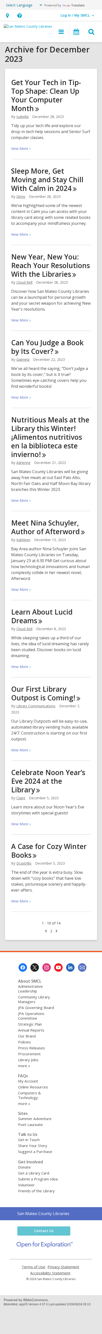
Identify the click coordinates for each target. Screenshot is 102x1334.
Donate (24, 1167)
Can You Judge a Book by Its (47, 347)
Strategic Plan (30, 1024)
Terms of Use (33, 1267)
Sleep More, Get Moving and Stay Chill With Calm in (47, 179)
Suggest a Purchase (35, 1151)
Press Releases (31, 1047)
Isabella (22, 116)
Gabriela (22, 359)
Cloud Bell (24, 282)
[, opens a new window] (45, 1246)
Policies (24, 1041)
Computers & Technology (29, 1095)
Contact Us (43, 1230)
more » (24, 1065)
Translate (78, 5)
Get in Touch (29, 1139)
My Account (28, 1081)
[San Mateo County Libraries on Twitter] (34, 967)
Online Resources (33, 1086)
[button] (7, 15)
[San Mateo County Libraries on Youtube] (58, 967)
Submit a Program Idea (38, 1178)
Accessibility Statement (50, 1273)
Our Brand (27, 1036)
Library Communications (35, 706)
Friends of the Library (36, 1190)
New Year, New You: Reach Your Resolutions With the (50, 265)
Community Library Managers (34, 999)
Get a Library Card (33, 1173)
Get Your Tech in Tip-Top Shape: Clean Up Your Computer (46, 95)
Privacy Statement (63, 1267)
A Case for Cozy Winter (49, 851)
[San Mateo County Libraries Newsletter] (82, 967)
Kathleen (23, 539)
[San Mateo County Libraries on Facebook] (23, 967)
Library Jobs (28, 1059)
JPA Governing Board (36, 1007)
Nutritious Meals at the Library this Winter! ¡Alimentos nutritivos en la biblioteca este (50, 437)
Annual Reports (31, 1030)
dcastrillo (23, 863)
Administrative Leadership (30, 988)
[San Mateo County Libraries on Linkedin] (70, 967)
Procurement (29, 1053)
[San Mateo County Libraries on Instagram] (46, 967)
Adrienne (23, 462)
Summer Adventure (34, 1118)
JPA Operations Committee (31, 1016)
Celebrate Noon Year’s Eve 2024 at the (48, 781)
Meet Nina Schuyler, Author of (45, 527)
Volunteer (26, 1184)
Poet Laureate (30, 1124)
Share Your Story (32, 1145)
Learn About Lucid (42, 616)
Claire (20, 798)
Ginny (20, 196)
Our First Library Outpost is (43, 693)
